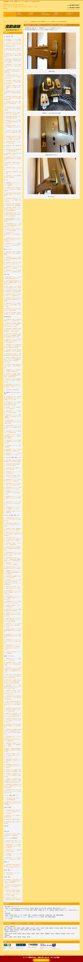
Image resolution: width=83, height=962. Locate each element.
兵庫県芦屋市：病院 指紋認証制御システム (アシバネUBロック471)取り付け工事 (12, 381)
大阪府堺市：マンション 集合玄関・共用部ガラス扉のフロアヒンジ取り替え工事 (12, 615)
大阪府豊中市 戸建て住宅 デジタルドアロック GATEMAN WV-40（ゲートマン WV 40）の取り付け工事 (12, 715)
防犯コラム (45, 13)
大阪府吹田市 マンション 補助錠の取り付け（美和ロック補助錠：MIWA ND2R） (12, 55)
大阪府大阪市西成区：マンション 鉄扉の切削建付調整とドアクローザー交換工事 (12, 220)
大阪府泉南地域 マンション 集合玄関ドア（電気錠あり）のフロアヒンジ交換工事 (12, 592)
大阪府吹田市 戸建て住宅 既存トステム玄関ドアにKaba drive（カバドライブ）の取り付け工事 (12, 710)
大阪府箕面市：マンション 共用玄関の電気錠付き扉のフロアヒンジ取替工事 (12, 636)
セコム (53, 954)
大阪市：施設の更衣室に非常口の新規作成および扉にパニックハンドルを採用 (12, 195)
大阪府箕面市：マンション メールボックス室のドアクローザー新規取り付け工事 (12, 493)
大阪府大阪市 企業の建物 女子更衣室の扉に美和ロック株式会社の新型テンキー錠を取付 (12, 61)
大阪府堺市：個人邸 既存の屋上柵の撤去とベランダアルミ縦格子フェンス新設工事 (12, 886)
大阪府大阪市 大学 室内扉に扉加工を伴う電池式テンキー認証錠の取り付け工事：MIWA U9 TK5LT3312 (12, 346)
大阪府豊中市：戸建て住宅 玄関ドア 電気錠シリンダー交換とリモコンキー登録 (12, 87)
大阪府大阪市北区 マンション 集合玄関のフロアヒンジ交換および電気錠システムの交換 (12, 554)
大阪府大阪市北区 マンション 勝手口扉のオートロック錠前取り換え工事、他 (12, 427)
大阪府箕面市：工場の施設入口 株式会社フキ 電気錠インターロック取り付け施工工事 (12, 786)
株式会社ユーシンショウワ (45, 948)
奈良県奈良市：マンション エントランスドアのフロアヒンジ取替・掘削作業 (12, 641)
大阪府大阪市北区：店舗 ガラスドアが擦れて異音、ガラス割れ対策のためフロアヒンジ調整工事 (12, 214)
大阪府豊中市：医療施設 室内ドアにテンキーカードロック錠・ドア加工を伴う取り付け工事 (12, 692)
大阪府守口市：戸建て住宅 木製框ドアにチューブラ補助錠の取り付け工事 (12, 132)
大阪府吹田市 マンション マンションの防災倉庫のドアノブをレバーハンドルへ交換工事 (12, 184)
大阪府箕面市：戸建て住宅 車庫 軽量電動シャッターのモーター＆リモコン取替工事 (12, 803)
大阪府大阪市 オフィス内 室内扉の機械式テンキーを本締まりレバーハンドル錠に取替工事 (12, 341)
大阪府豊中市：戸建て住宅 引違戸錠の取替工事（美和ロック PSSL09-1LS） (12, 159)
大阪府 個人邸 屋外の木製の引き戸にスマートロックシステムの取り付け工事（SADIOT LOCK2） (12, 676)
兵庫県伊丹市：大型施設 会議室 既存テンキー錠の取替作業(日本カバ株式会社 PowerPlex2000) (12, 375)
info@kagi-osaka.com (75, 9)
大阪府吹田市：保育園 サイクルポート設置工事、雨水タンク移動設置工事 (12, 900)
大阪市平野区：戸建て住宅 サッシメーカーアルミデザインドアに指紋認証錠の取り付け (12, 77)
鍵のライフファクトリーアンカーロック (12, 21)
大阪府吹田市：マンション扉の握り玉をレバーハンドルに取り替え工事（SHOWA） (12, 245)
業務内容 (31, 13)
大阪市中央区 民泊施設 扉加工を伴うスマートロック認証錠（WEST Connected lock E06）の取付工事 (12, 682)
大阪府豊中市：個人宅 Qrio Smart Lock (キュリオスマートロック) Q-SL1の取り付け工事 (12, 791)
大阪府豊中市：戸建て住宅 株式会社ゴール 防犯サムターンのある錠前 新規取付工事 (13, 98)
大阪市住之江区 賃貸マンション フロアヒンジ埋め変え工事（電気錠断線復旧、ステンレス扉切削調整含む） (12, 559)
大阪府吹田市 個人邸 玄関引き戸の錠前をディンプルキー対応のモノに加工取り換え (12, 71)
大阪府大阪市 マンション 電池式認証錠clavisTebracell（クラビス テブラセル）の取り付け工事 (12, 687)
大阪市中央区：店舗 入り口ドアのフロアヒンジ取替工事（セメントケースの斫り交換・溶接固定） (12, 620)
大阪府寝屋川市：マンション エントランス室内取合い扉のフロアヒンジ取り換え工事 (12, 598)
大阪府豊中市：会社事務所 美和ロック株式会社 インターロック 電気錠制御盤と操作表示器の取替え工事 (12, 781)
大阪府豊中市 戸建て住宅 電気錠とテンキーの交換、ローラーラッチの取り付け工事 (12, 720)
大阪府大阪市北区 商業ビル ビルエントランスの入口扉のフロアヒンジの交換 (12, 525)
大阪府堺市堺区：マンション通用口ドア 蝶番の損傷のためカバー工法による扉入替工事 (12, 846)
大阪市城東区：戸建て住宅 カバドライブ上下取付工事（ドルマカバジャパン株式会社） (12, 766)
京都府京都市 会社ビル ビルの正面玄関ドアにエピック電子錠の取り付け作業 (12, 664)
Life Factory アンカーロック (20, 6)
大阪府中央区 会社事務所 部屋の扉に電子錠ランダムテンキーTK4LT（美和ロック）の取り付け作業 (12, 330)
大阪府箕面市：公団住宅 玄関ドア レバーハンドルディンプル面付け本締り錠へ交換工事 (13, 82)
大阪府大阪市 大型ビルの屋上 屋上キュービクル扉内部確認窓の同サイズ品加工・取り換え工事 (12, 881)
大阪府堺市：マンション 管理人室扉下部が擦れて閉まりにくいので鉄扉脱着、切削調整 (12, 436)
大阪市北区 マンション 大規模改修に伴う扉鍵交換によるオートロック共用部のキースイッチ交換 (12, 398)
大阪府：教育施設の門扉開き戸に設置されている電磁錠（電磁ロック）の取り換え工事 (12, 282)
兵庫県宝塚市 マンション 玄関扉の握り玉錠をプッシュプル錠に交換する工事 (12, 66)
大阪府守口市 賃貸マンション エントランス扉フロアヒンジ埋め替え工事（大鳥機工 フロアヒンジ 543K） (12, 539)
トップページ (7, 13)
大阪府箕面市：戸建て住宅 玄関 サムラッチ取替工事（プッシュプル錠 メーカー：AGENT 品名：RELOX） (13, 138)
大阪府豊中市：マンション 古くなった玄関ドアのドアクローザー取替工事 (12, 498)
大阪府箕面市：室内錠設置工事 (12, 389)
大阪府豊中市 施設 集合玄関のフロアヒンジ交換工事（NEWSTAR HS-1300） (12, 549)
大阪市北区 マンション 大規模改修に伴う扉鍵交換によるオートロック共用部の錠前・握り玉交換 (12, 403)
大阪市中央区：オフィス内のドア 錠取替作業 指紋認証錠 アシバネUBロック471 (12, 386)
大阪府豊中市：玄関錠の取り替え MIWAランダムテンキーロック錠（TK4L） (12, 164)
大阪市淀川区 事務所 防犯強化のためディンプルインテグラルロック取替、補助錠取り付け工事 (12, 45)
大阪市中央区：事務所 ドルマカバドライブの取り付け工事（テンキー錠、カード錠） (12, 755)
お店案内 (19, 13)
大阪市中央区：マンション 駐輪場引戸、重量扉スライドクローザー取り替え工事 (12, 442)
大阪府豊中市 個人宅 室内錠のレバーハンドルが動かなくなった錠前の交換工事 (12, 189)
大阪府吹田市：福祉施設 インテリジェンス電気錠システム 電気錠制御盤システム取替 (12, 745)
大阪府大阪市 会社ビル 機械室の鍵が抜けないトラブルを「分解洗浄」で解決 (12, 253)
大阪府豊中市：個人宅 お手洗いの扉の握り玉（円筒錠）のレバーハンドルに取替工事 (12, 240)
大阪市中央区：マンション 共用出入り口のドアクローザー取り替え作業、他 (12, 503)
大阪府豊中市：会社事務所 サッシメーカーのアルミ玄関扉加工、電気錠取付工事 (12, 775)
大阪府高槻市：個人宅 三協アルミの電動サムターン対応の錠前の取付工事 (12, 93)
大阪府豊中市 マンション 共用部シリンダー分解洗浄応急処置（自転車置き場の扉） (12, 259)
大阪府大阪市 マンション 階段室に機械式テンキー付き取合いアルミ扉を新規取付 (12, 416)
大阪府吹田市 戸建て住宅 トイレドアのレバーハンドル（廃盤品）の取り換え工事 (12, 200)
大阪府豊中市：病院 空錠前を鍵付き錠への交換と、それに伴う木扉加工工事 (12, 366)
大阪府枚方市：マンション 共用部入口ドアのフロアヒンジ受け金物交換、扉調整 (12, 625)
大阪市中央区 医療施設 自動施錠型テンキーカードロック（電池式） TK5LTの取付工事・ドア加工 (12, 325)
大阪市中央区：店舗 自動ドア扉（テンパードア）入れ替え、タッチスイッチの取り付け (12, 812)
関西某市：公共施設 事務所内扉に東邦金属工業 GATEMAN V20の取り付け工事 (12, 750)
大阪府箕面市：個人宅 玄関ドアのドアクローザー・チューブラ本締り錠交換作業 (12, 109)
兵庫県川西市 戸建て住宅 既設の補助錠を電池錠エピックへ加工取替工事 (12, 726)
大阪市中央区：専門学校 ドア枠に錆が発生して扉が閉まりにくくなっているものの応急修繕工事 (12, 209)
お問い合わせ (70, 13)
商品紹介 (57, 13)
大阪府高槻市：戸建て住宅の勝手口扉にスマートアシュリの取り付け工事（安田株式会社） (12, 698)
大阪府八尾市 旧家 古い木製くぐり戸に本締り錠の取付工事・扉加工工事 (12, 50)
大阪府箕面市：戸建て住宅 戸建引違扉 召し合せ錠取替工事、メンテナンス (12, 103)
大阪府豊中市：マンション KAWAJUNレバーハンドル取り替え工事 (12, 234)
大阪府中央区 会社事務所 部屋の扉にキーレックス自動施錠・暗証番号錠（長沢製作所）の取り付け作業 (12, 335)
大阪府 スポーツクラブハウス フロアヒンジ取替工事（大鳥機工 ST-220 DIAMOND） (12, 534)
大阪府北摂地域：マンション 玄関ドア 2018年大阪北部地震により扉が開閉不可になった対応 (12, 225)
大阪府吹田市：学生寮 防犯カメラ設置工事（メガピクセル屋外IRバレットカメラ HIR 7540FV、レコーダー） (12, 866)
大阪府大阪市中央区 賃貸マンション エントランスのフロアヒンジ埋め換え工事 (12, 519)
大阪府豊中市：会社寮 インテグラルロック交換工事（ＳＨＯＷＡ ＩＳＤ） (12, 127)
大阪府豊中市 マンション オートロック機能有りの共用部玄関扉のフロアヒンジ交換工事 (12, 572)
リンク (64, 954)
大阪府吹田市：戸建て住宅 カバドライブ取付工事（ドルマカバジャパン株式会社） (12, 761)
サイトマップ (70, 954)
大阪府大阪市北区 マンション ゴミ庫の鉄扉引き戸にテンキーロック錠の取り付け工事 (12, 422)
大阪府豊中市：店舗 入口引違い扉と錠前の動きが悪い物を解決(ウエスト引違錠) (12, 299)
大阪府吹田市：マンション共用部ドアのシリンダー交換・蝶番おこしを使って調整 (12, 305)
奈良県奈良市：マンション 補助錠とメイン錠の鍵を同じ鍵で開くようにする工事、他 (12, 122)
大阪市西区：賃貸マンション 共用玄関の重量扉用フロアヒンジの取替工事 (12, 631)
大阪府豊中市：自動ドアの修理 (12, 819)
